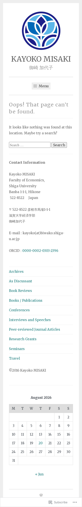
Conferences (19, 310)
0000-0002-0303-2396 (40, 251)
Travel (14, 358)
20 (40, 443)
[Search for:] (30, 145)
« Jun (39, 474)
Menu (43, 86)
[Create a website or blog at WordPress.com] (41, 495)
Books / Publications (25, 300)
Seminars (17, 349)
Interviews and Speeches (30, 320)
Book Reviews (20, 291)
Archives (16, 272)
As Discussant (20, 281)
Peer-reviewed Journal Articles (34, 329)
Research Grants (23, 339)
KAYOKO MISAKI (41, 59)
